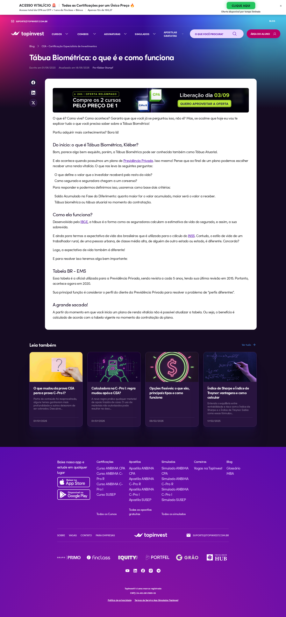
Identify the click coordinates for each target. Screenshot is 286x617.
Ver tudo (246, 344)
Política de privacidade (120, 600)
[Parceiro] (69, 557)
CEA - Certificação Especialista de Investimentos (69, 46)
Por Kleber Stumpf (103, 67)
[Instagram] (150, 570)
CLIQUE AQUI (241, 6)
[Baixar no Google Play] (73, 494)
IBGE (84, 221)
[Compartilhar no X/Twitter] (33, 103)
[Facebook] (143, 570)
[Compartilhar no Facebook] (33, 82)
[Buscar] (234, 34)
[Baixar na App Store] (73, 482)
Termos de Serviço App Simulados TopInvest (156, 600)
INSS (191, 235)
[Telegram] (158, 570)
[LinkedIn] (135, 570)
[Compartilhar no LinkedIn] (33, 93)
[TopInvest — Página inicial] (27, 33)
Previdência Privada (138, 160)
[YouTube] (127, 570)
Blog (32, 46)
